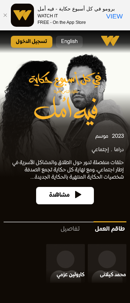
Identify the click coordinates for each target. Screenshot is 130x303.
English (69, 42)
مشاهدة (59, 195)
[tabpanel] (65, 265)
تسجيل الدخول (31, 42)
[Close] (5, 15)
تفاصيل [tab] (70, 229)
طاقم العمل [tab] (110, 229)
